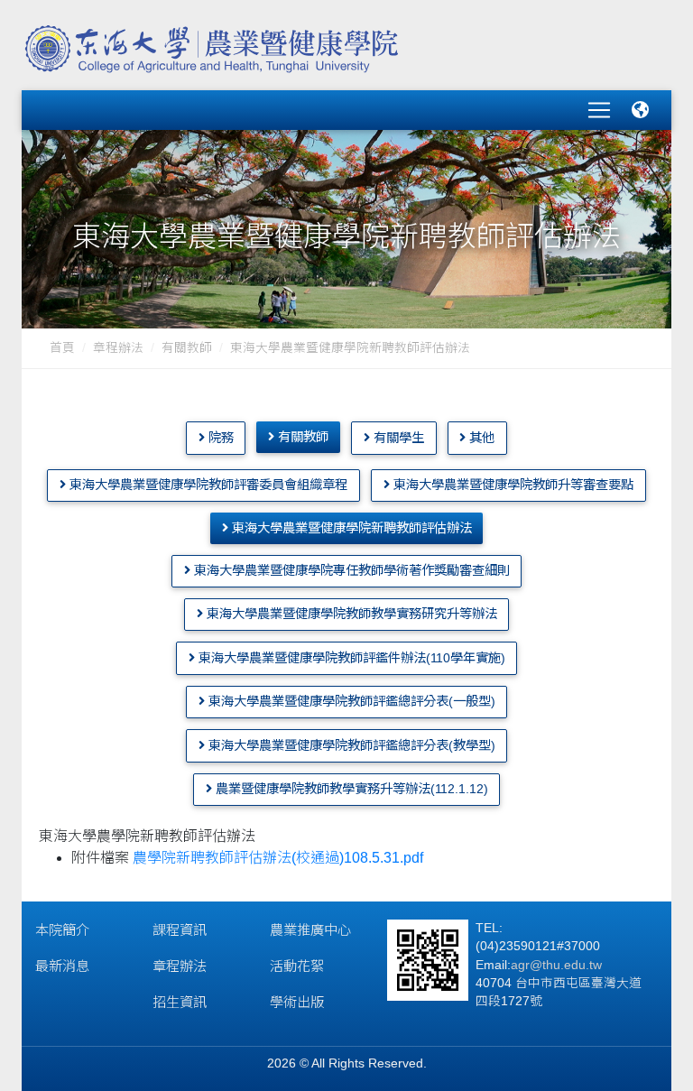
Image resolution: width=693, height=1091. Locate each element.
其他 (480, 437)
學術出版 (297, 1002)
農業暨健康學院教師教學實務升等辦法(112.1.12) (350, 788)
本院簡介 (62, 930)
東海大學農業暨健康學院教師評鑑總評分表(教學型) (350, 745)
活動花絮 (297, 966)
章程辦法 (118, 348)
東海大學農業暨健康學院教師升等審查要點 (511, 484)
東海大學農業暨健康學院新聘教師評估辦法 (350, 528)
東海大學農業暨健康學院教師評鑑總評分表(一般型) (350, 701)
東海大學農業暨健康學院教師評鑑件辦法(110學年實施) (350, 658)
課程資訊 (179, 930)
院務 (219, 437)
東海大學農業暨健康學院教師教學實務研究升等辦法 (350, 613)
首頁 (62, 348)
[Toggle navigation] (599, 110)
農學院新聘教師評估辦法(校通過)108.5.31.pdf (278, 857)
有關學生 (397, 437)
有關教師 (187, 348)
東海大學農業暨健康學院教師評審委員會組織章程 (206, 484)
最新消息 (62, 966)
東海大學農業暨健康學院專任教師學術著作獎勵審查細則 (350, 570)
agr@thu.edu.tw (556, 965)
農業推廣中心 (310, 930)
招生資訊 (179, 1002)
